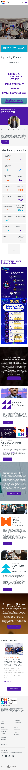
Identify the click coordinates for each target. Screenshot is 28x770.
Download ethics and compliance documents (14, 101)
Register (7, 459)
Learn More (8, 422)
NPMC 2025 (3, 739)
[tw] (9, 756)
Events (16, 727)
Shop (2, 721)
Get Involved (17, 729)
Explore (7, 543)
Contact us (4, 719)
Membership (17, 725)
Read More (5, 141)
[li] (13, 756)
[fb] (2, 756)
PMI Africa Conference (10, 452)
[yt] (6, 756)
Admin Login (4, 744)
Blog (2, 723)
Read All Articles (14, 688)
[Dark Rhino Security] (11, 766)
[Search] (20, 2)
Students (16, 736)
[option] (14, 663)
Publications (17, 732)
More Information (14, 378)
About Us (16, 734)
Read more (6, 681)
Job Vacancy (4, 733)
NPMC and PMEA (17, 722)
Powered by (3, 766)
